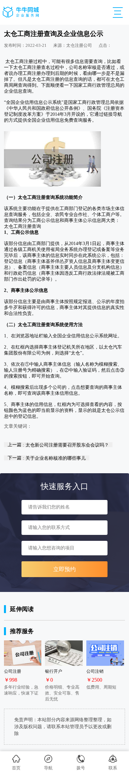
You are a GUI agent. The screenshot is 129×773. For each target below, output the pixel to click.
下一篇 (47, 457)
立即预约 (64, 569)
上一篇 (58, 444)
